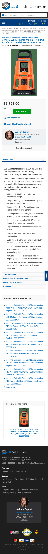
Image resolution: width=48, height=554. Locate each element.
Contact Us (18, 471)
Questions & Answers (12, 282)
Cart (45, 23)
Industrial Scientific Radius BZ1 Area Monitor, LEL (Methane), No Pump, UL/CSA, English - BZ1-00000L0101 (24, 317)
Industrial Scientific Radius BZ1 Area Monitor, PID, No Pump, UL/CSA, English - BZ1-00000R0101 (24, 326)
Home (4, 29)
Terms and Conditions (29, 490)
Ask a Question (13, 118)
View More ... (11, 387)
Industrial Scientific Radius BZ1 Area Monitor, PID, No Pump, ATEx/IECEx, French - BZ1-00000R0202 (24, 353)
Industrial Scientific (12, 29)
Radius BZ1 (33, 29)
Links (19, 493)
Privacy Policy (8, 493)
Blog (27, 471)
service (24, 23)
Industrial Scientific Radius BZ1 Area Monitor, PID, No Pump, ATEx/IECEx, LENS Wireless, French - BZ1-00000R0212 (24, 372)
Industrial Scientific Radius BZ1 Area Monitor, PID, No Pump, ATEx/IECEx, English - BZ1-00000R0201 (24, 344)
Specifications (9, 274)
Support (31, 23)
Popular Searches (10, 490)
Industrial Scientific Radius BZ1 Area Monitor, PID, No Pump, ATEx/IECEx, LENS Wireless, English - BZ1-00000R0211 (24, 363)
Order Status (20, 479)
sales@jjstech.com (37, 463)
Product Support (34, 479)
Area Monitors (23, 29)
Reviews (7, 286)
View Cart (7, 482)
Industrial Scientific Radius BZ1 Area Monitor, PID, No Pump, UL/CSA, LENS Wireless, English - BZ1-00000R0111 (24, 335)
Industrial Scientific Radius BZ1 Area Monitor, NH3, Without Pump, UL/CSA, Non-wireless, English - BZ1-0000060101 (24, 308)
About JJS (7, 471)
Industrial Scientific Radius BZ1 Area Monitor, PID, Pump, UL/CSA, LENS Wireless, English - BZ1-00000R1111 (25, 381)
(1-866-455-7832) (40, 21)
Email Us (18, 142)
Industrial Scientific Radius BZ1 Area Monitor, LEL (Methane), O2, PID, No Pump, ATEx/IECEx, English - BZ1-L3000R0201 (24, 432)
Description (8, 160)
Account (38, 23)
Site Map (27, 493)
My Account (8, 479)
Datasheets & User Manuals (15, 278)
